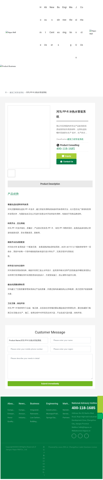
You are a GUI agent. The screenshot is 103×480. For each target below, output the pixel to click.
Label (81, 447)
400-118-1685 (65, 148)
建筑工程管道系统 (17, 92)
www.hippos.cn (84, 431)
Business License (90, 447)
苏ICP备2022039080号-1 (43, 461)
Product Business (51, 77)
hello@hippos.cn (85, 427)
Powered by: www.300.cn (58, 447)
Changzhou (73, 447)
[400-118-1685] (100, 404)
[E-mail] (100, 398)
